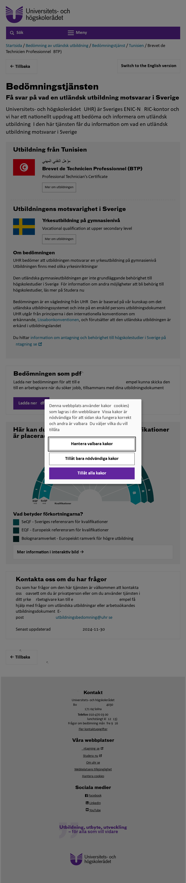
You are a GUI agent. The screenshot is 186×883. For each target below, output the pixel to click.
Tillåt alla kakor (92, 473)
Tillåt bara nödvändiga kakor (92, 459)
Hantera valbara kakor (92, 444)
